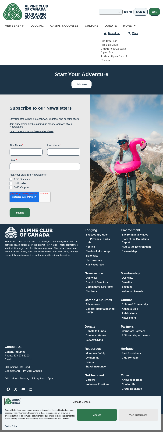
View (135, 33)
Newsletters (129, 317)
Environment (130, 230)
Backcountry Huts (97, 234)
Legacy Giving (94, 340)
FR (130, 11)
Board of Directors (97, 282)
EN (126, 11)
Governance (94, 273)
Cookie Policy (11, 426)
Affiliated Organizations (136, 335)
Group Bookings (132, 388)
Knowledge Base (132, 379)
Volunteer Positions (97, 384)
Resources (93, 348)
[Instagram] (30, 389)
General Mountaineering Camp (100, 310)
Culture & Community (135, 304)
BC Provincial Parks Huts (98, 241)
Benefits (127, 282)
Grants (90, 362)
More (127, 25)
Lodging (37, 25)
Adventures (93, 304)
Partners (127, 326)
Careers (90, 379)
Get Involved (94, 375)
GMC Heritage (130, 357)
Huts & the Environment (136, 246)
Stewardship (129, 251)
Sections (127, 286)
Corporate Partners (133, 331)
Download (114, 33)
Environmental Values (135, 234)
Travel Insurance (96, 366)
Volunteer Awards (132, 291)
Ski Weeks (92, 255)
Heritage (127, 348)
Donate (111, 25)
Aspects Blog (130, 309)
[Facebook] (8, 389)
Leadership (92, 357)
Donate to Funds (96, 331)
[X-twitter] (15, 389)
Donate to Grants (96, 335)
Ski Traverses (94, 260)
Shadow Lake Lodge (98, 251)
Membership (14, 25)
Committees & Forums (99, 286)
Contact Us (13, 347)
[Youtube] (23, 389)
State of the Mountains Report (135, 241)
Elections (91, 291)
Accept (97, 415)
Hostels (90, 246)
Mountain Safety (95, 353)
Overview (91, 277)
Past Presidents (131, 353)
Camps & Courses (64, 25)
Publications (129, 313)
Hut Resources (95, 264)
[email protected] (23, 359)
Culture (91, 25)
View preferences (138, 415)
